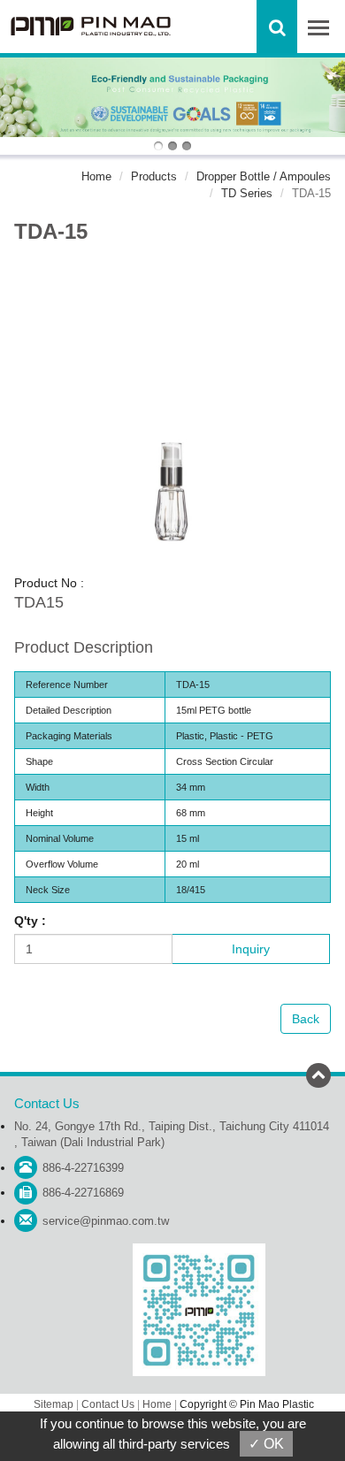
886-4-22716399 (83, 1167)
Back (305, 1019)
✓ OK (266, 1443)
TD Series (246, 193)
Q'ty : (30, 921)
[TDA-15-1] (172, 415)
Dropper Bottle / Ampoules (263, 176)
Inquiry (251, 949)
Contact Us (107, 1404)
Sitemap (53, 1404)
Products (154, 176)
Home (96, 176)
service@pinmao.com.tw (105, 1221)
